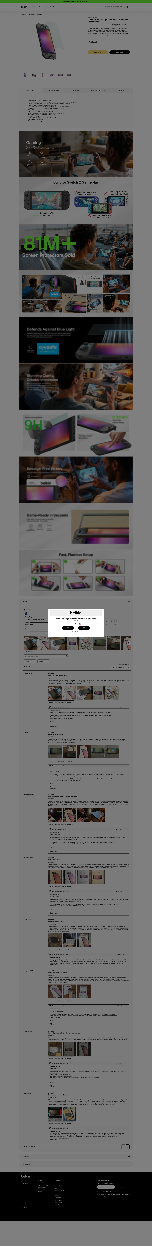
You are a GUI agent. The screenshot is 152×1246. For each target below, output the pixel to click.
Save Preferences (77, 632)
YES (68, 628)
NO (84, 628)
